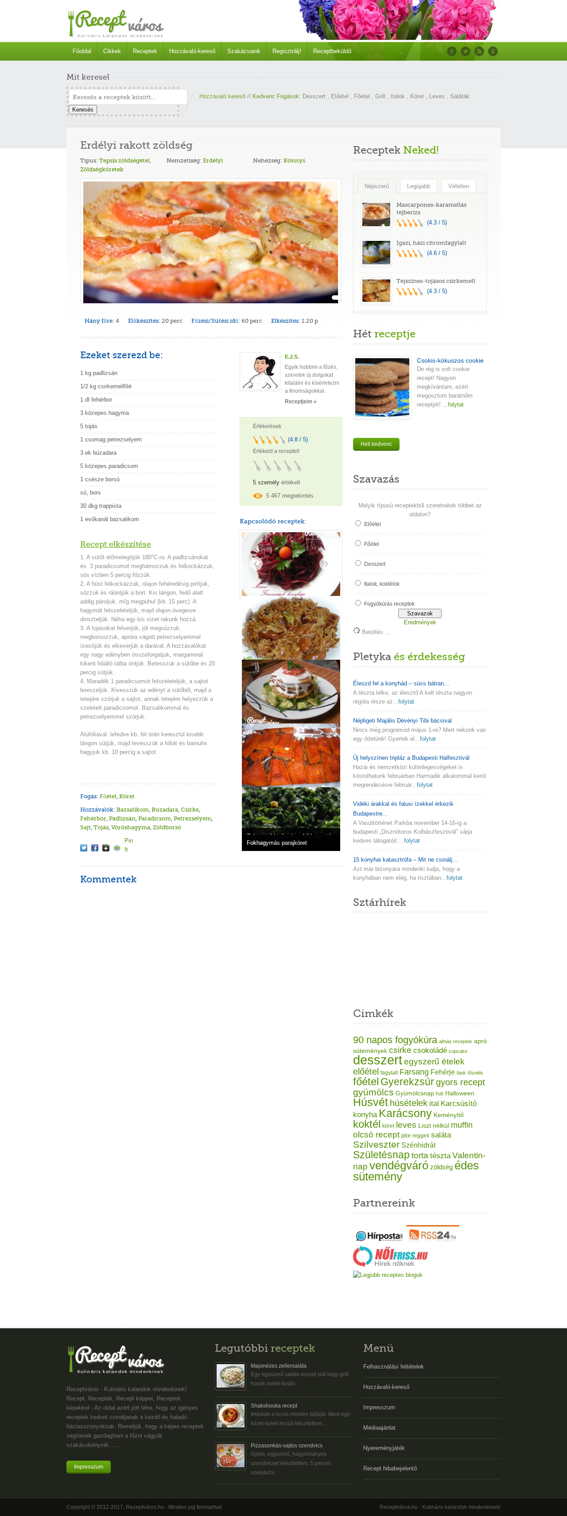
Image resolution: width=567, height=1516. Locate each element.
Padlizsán (122, 818)
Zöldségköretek (102, 169)
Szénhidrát (418, 1145)
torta (420, 1155)
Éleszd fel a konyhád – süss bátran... (401, 683)
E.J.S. (292, 357)
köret (388, 1126)
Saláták (460, 96)
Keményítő (449, 1114)
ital (434, 1103)
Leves (437, 96)
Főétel (362, 96)
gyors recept (460, 1082)
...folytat (452, 404)
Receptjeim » (301, 401)
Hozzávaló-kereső (192, 51)
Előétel (340, 96)
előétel (366, 1071)
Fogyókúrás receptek (389, 604)
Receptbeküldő (332, 51)
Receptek (145, 51)
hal (439, 1094)
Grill (380, 96)
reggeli (420, 1136)
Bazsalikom (133, 809)
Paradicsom (154, 818)
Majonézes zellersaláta (279, 1366)
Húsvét (370, 1102)
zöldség (441, 1167)
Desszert (314, 96)
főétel (366, 1081)
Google (493, 51)
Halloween (459, 1093)
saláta (441, 1135)
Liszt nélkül (433, 1125)
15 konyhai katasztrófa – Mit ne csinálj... (405, 859)
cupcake (458, 1051)
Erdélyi (213, 160)
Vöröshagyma (130, 827)
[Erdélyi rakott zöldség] (83, 847)
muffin (462, 1125)
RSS (479, 51)
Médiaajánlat (379, 1427)
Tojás (101, 827)
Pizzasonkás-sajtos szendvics (286, 1446)
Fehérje (443, 1072)
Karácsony (405, 1113)
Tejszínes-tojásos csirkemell (435, 281)
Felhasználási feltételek (393, 1366)
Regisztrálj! (286, 51)
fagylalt (389, 1072)
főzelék (475, 1072)
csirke (400, 1050)
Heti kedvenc (376, 444)
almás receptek (455, 1041)
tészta (440, 1156)
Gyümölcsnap (415, 1093)
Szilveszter (376, 1144)
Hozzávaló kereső (222, 96)
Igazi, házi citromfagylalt (431, 243)
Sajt (85, 827)
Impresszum (88, 1467)
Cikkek (112, 51)
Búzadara (164, 809)
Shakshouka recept (274, 1406)
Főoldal (82, 51)
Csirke (190, 809)
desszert (377, 1059)
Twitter (465, 51)
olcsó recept (376, 1134)
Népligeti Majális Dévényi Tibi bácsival (402, 720)
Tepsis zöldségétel (124, 160)
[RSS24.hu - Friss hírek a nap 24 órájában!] (432, 1241)
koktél (367, 1124)
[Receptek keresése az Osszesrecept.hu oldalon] (388, 1275)
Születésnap (381, 1154)
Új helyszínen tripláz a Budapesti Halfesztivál (411, 757)
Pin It (128, 840)
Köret (417, 96)
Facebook (452, 51)
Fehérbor (93, 818)
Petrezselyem (192, 818)
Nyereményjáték (384, 1448)
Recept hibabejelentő (390, 1468)
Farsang (414, 1071)
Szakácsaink (243, 51)
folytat (406, 701)
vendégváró (398, 1165)
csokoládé (430, 1050)
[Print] (116, 847)
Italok (398, 96)
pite (406, 1135)
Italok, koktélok (382, 584)
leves (406, 1124)
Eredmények (420, 622)
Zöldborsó (167, 827)
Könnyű (295, 160)
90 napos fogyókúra (395, 1039)
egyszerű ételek (434, 1061)
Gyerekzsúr (407, 1081)
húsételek (408, 1103)
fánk (461, 1072)
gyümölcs (373, 1092)
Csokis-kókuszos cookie (450, 360)
